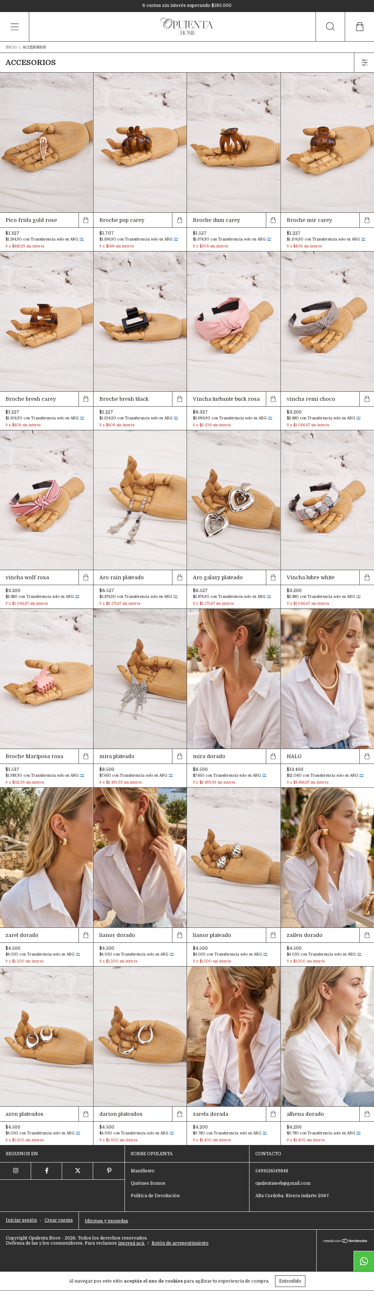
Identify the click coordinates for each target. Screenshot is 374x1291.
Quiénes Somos (148, 1183)
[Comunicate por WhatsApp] (364, 1261)
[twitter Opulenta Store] (78, 1171)
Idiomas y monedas (106, 1220)
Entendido (290, 1281)
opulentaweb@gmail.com (282, 1183)
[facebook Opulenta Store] (46, 1171)
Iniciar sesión (21, 1220)
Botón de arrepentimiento (180, 1243)
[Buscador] (330, 26)
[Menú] (14, 26)
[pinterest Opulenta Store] (109, 1171)
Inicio (11, 47)
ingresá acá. (131, 1243)
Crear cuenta (59, 1220)
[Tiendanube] (345, 1241)
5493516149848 (271, 1170)
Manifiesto (142, 1170)
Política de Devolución (155, 1195)
